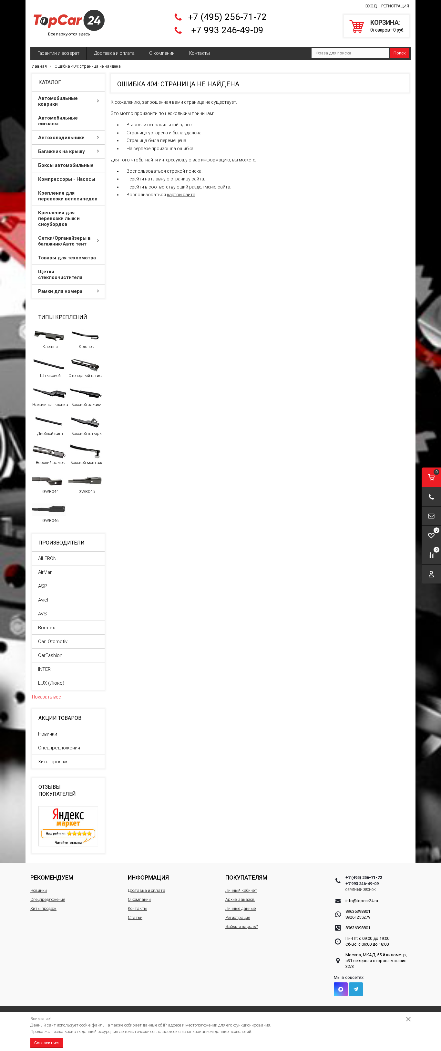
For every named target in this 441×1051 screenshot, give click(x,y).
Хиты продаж (52, 762)
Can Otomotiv (52, 641)
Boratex (46, 628)
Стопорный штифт (86, 375)
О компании (162, 53)
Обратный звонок (360, 890)
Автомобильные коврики (58, 101)
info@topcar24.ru (361, 900)
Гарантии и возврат (58, 53)
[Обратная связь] (431, 516)
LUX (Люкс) (51, 683)
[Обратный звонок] (431, 496)
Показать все (46, 696)
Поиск (400, 53)
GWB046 (50, 520)
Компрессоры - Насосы (66, 179)
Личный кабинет (241, 890)
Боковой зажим (86, 404)
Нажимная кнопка (50, 404)
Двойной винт (50, 433)
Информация (148, 877)
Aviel (43, 600)
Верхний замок (50, 462)
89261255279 (357, 917)
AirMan (45, 572)
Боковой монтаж (86, 462)
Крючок (86, 346)
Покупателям (246, 877)
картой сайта (181, 194)
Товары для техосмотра (67, 258)
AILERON (47, 558)
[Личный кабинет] (431, 573)
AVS (42, 614)
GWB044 (50, 491)
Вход (371, 6)
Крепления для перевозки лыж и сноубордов (59, 218)
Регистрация (395, 6)
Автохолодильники (61, 137)
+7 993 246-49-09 (227, 30)
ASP (42, 586)
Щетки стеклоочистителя (60, 274)
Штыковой (50, 375)
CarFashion (50, 655)
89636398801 (357, 911)
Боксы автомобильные (66, 165)
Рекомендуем (51, 877)
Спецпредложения (59, 748)
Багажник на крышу (61, 151)
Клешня (50, 346)
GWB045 (86, 491)
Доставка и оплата (114, 53)
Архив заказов (240, 899)
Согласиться (46, 1042)
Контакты (199, 53)
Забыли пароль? (241, 926)
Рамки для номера (60, 291)
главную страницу (170, 178)
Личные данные (240, 908)
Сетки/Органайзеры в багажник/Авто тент (64, 241)
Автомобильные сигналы (58, 121)
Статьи (135, 917)
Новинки (47, 734)
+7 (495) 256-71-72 (227, 17)
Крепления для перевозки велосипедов (67, 196)
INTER (44, 669)
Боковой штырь (86, 433)
